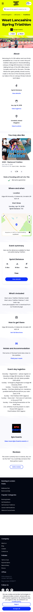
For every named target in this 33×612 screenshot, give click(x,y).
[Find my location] (29, 222)
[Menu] (6, 3)
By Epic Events (18, 30)
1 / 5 (16, 171)
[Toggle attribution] (29, 232)
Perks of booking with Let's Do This (17, 177)
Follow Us (5, 585)
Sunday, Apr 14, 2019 (16, 206)
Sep (6, 141)
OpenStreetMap (22, 232)
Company (5, 539)
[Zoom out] (29, 218)
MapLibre (7, 232)
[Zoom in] (29, 215)
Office (3, 572)
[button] (16, 225)
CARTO (14, 232)
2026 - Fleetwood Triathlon (12, 162)
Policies (4, 555)
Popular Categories (8, 495)
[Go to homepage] (16, 3)
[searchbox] (16, 9)
